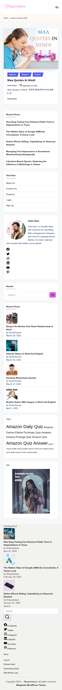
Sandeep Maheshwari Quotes (21, 378)
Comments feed (11, 668)
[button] (7, 617)
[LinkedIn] (8, 264)
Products (10, 194)
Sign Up (10, 205)
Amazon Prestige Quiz (18, 437)
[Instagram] (8, 259)
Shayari (25, 75)
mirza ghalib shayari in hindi (16, 452)
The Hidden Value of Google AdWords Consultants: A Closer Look (25, 133)
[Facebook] (8, 250)
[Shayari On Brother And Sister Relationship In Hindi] (11, 318)
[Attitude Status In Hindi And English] (11, 345)
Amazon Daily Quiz (24, 426)
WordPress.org (11, 673)
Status (37, 75)
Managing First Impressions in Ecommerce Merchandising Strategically (28, 153)
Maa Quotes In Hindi (21, 80)
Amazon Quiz (39, 437)
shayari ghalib (32, 452)
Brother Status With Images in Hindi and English (31, 402)
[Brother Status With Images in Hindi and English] (11, 394)
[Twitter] (8, 255)
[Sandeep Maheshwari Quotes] (11, 369)
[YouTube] (8, 269)
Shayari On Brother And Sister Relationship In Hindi (29, 328)
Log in (6, 660)
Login (8, 200)
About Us (10, 183)
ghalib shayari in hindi (30, 449)
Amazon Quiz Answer (27, 443)
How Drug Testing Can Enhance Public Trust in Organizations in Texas (30, 123)
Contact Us (11, 189)
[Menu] (56, 7)
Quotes (12, 75)
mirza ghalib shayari (46, 449)
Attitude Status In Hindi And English (24, 354)
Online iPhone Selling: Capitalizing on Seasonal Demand (30, 143)
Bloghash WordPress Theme (31, 685)
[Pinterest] (8, 273)
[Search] (52, 295)
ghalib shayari (17, 449)
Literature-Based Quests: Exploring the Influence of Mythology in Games (26, 163)
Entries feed (9, 664)
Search (9, 286)
